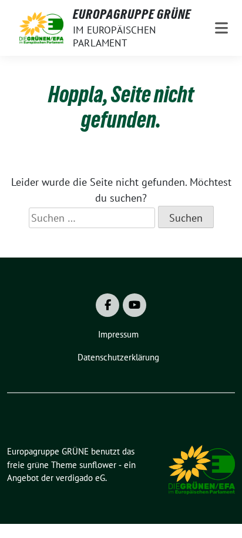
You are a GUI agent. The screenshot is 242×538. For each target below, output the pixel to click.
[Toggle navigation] (221, 28)
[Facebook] (107, 305)
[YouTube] (134, 305)
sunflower (97, 464)
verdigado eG (80, 477)
